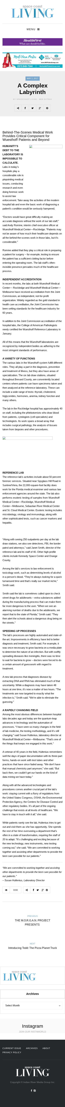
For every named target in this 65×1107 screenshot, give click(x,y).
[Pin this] (47, 108)
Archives (32, 1048)
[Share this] (25, 108)
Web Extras (45, 99)
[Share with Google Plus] (40, 108)
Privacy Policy (11, 1052)
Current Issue (11, 1048)
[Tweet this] (32, 108)
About (46, 1048)
